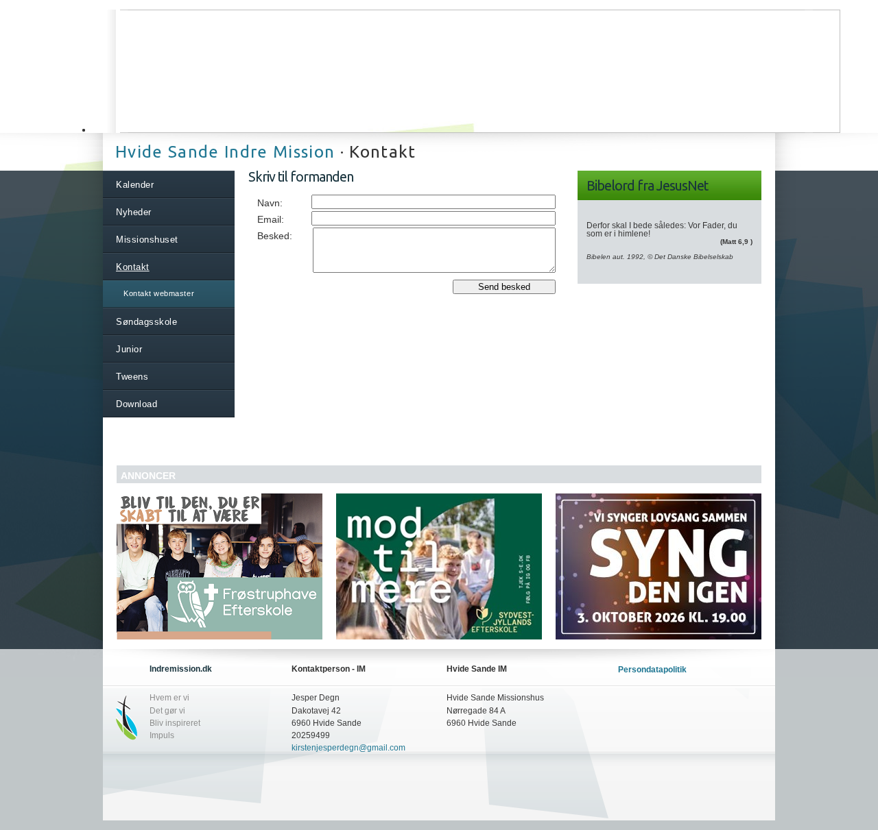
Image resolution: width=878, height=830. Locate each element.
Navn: (270, 202)
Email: (270, 219)
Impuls (162, 735)
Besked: (274, 235)
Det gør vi (167, 711)
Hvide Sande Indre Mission (225, 152)
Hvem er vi (169, 698)
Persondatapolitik (652, 669)
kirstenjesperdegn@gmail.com (348, 748)
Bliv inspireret (175, 723)
